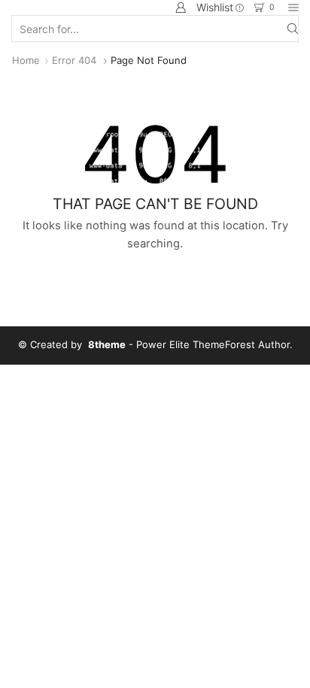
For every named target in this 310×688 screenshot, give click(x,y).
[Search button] (292, 28)
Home (26, 60)
